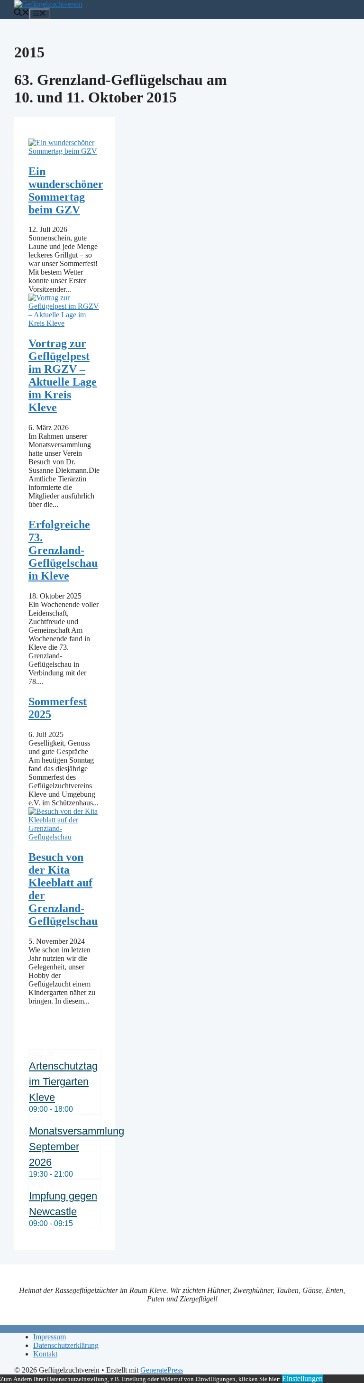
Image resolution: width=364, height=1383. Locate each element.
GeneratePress (161, 1370)
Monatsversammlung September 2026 (76, 1146)
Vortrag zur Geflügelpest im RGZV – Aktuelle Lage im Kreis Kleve (62, 375)
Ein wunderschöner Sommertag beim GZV (65, 190)
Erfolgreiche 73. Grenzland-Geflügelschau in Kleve (63, 550)
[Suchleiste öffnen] (21, 13)
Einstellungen (302, 1378)
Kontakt (45, 1354)
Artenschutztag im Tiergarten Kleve (63, 1081)
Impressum (49, 1337)
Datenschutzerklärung (66, 1345)
